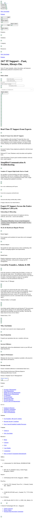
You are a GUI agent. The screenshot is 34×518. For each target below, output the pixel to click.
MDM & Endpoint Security (24, 222)
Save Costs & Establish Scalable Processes (15, 424)
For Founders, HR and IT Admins (13, 418)
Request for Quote (9, 398)
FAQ (5, 445)
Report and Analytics (9, 410)
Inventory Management (10, 389)
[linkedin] (4, 515)
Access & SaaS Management (22, 221)
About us (6, 430)
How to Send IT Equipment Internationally (15, 453)
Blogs (5, 439)
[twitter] (2, 515)
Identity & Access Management (12, 392)
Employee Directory (9, 408)
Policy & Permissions (9, 412)
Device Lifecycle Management (12, 401)
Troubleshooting (5, 224)
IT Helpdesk (7, 395)
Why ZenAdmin (8, 433)
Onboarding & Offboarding (7, 221)
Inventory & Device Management (9, 222)
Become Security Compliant (11, 421)
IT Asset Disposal (8, 400)
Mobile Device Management (11, 394)
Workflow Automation (10, 409)
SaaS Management (9, 391)
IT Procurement (8, 397)
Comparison (7, 451)
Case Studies (7, 448)
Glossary (6, 442)
